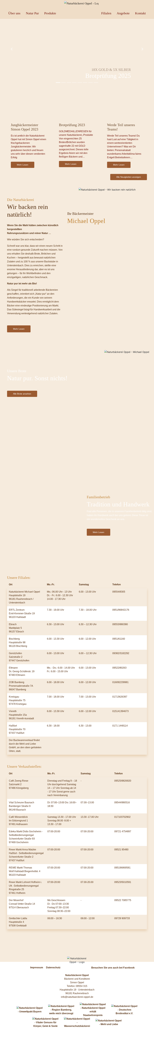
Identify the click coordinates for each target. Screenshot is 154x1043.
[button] (11, 49)
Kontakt (140, 13)
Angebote (123, 13)
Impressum (36, 967)
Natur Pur (32, 13)
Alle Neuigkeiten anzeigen (128, 177)
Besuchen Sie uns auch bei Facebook (113, 967)
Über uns (14, 13)
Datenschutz (53, 967)
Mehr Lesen (22, 165)
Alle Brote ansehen (22, 394)
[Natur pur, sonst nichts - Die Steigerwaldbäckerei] (77, 3)
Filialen (106, 13)
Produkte (50, 13)
